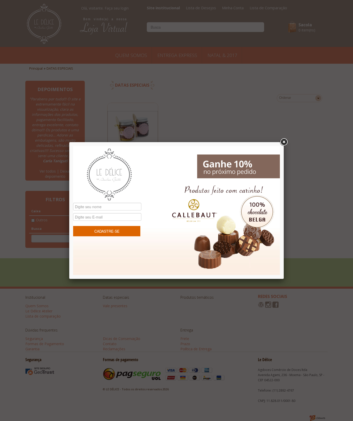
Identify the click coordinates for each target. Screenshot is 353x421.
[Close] (283, 142)
